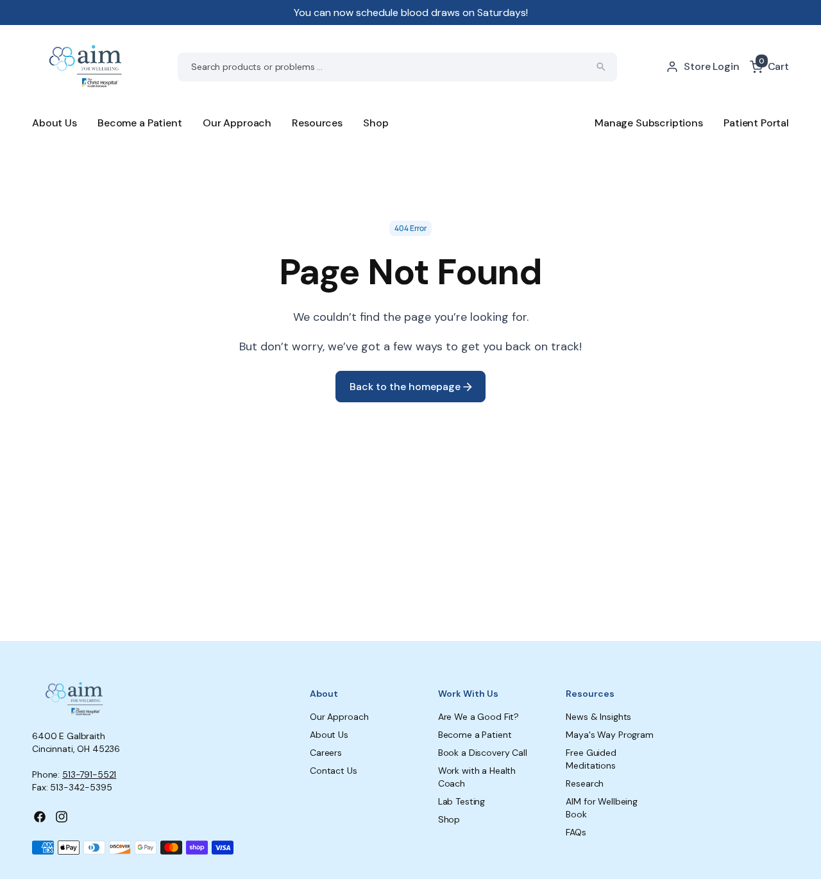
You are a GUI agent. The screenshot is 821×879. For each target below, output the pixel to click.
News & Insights (598, 716)
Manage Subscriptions (649, 123)
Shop (375, 123)
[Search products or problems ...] (601, 67)
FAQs (576, 832)
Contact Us (333, 770)
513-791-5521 (89, 774)
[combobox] (397, 67)
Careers (326, 752)
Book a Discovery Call (482, 752)
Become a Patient (139, 123)
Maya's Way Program (609, 734)
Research (585, 783)
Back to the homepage (406, 386)
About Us (54, 123)
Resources (317, 123)
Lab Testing (461, 801)
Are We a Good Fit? (478, 716)
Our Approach (237, 123)
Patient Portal (756, 123)
